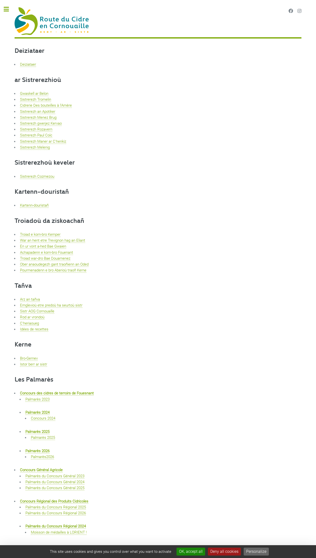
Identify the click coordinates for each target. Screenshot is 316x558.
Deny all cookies (224, 551)
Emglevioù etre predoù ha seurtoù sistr (51, 305)
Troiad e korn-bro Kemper (40, 234)
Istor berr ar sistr (33, 364)
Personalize (256, 551)
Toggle (9, 9)
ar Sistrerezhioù (38, 79)
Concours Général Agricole (41, 470)
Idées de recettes (34, 329)
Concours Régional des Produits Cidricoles (54, 501)
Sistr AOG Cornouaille (37, 311)
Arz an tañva (30, 299)
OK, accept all (191, 551)
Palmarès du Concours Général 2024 (54, 482)
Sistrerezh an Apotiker (37, 111)
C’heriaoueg (29, 323)
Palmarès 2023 (37, 399)
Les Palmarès (34, 379)
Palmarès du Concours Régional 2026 (55, 513)
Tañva (23, 285)
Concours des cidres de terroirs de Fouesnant (57, 393)
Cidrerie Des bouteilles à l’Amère (46, 105)
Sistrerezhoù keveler (45, 162)
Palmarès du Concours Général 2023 (54, 476)
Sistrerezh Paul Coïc (36, 135)
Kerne (23, 344)
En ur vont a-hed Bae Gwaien (43, 246)
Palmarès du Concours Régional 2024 (55, 526)
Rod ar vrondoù (32, 317)
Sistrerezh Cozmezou (37, 176)
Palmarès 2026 (37, 451)
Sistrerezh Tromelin (35, 99)
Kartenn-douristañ (42, 191)
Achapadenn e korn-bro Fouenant (46, 252)
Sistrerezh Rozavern (36, 129)
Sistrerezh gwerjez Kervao (41, 123)
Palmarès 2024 (37, 412)
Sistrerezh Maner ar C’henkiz (43, 141)
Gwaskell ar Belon (34, 93)
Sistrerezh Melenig (35, 147)
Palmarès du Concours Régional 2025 (55, 507)
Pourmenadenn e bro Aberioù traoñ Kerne (53, 270)
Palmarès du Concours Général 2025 (54, 488)
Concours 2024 (43, 418)
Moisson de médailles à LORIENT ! (59, 532)
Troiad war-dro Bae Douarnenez (45, 258)
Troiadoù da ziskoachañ (49, 220)
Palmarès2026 (42, 457)
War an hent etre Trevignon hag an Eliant (52, 240)
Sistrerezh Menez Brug (38, 117)
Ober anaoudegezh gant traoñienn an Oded (54, 264)
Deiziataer (29, 50)
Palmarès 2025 (37, 431)
